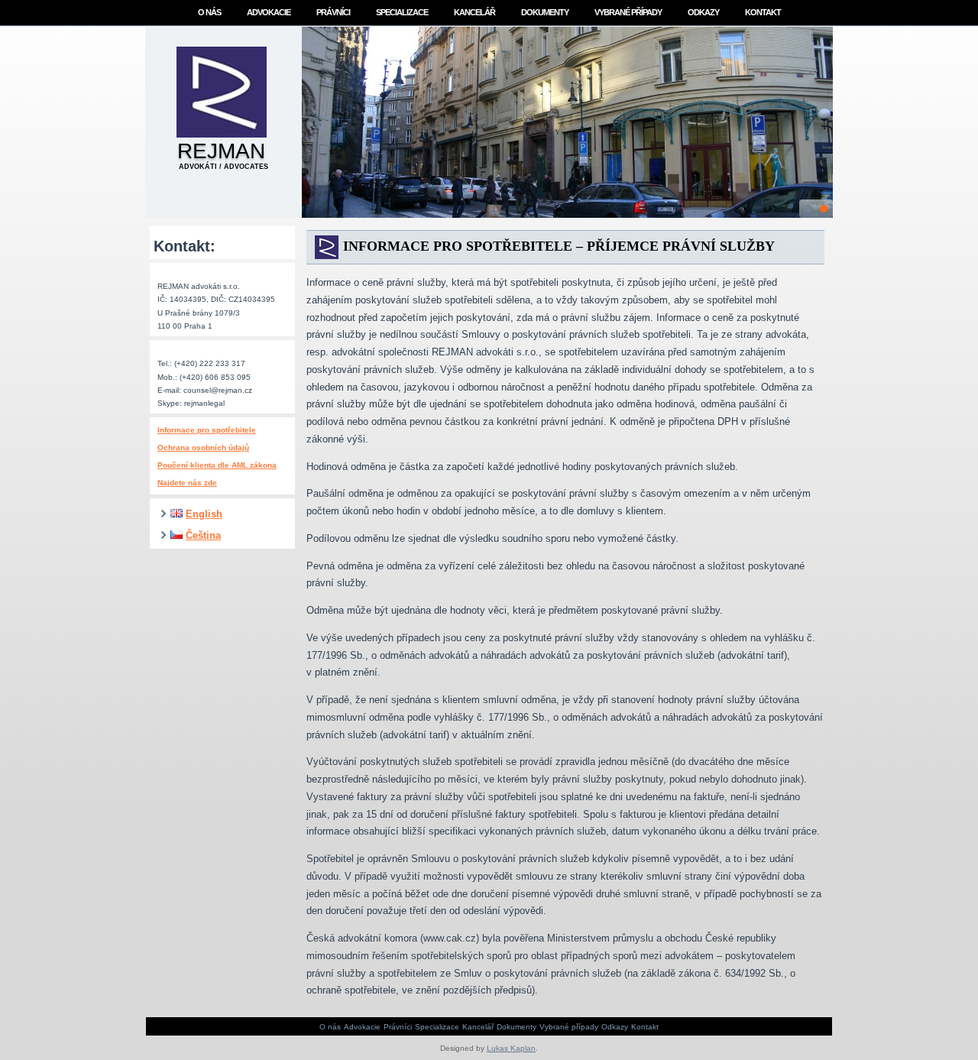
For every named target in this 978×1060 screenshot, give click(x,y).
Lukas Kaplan (511, 1048)
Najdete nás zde (187, 482)
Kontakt (763, 12)
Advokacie (268, 12)
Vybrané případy (628, 12)
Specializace (402, 12)
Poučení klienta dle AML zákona (217, 465)
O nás (209, 12)
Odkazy (703, 12)
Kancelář (474, 12)
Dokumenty (544, 12)
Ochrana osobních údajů (203, 447)
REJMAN (221, 151)
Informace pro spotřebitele (206, 430)
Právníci (333, 12)
